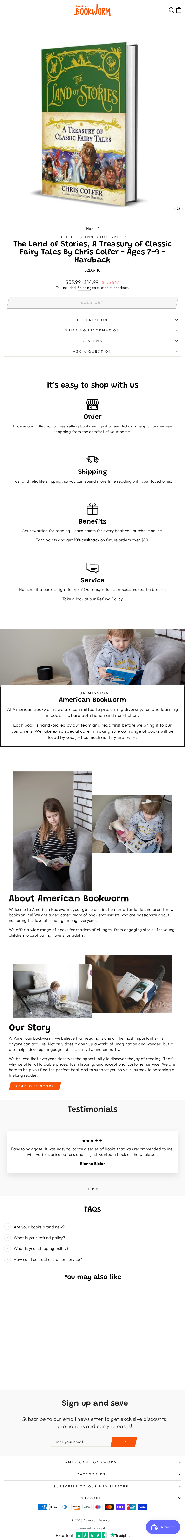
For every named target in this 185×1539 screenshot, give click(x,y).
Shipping (84, 287)
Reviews (92, 341)
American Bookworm (91, 1462)
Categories (91, 1474)
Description (92, 320)
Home (91, 228)
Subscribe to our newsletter (91, 1486)
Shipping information (92, 330)
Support (91, 1498)
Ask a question (92, 351)
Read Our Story (35, 1086)
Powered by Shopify (92, 1528)
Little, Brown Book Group (92, 237)
